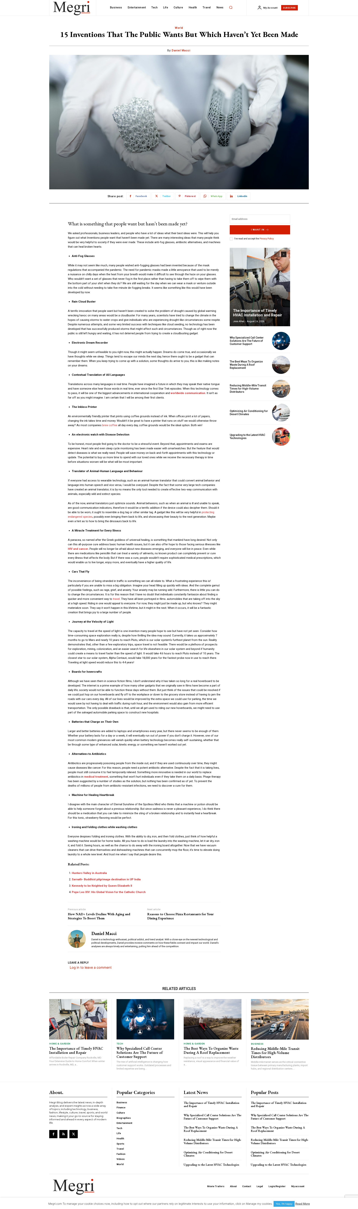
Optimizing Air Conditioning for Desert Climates (249, 413)
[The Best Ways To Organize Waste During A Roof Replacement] (281, 365)
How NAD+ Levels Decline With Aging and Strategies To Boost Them (99, 916)
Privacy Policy (267, 238)
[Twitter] (73, 1134)
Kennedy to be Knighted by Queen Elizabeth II (102, 885)
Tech (120, 1043)
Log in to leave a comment (91, 967)
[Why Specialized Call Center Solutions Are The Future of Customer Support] (281, 341)
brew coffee (109, 425)
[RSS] (63, 1134)
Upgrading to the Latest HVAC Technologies (211, 1165)
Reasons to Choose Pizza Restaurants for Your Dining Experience (180, 916)
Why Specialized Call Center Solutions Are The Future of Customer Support (247, 340)
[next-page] (283, 254)
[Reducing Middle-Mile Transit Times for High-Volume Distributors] (281, 389)
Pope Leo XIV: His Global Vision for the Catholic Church (109, 892)
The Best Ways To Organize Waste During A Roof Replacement (246, 364)
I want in (257, 229)
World (179, 28)
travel (116, 599)
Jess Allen (238, 321)
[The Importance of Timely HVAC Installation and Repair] (260, 287)
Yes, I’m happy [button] (284, 1203)
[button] (230, 7)
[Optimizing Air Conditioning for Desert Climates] (281, 413)
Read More (302, 1203)
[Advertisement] (260, 474)
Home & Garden (59, 1043)
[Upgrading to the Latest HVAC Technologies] (281, 436)
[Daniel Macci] (77, 939)
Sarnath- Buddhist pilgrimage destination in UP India (106, 879)
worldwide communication (188, 393)
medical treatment (96, 776)
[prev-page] (277, 254)
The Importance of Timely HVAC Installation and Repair (257, 312)
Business (257, 1044)
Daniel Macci (181, 50)
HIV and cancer (78, 549)
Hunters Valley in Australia (89, 873)
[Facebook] (53, 1134)
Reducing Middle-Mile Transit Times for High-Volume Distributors (248, 388)
